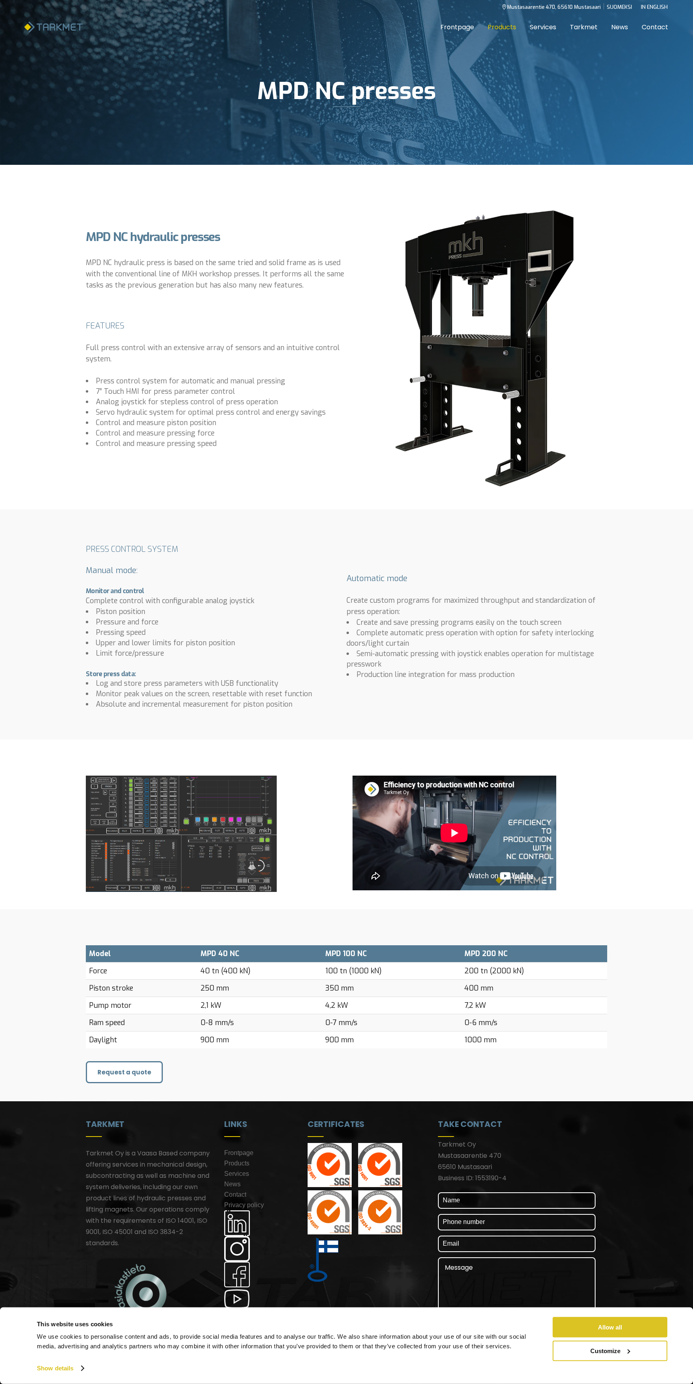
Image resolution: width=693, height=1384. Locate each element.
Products (236, 1163)
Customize (605, 1350)
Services (236, 1173)
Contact (235, 1194)
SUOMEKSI (619, 7)
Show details (55, 1368)
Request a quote (124, 1072)
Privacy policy (244, 1205)
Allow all (610, 1327)
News (232, 1184)
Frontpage (238, 1152)
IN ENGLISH (654, 7)
